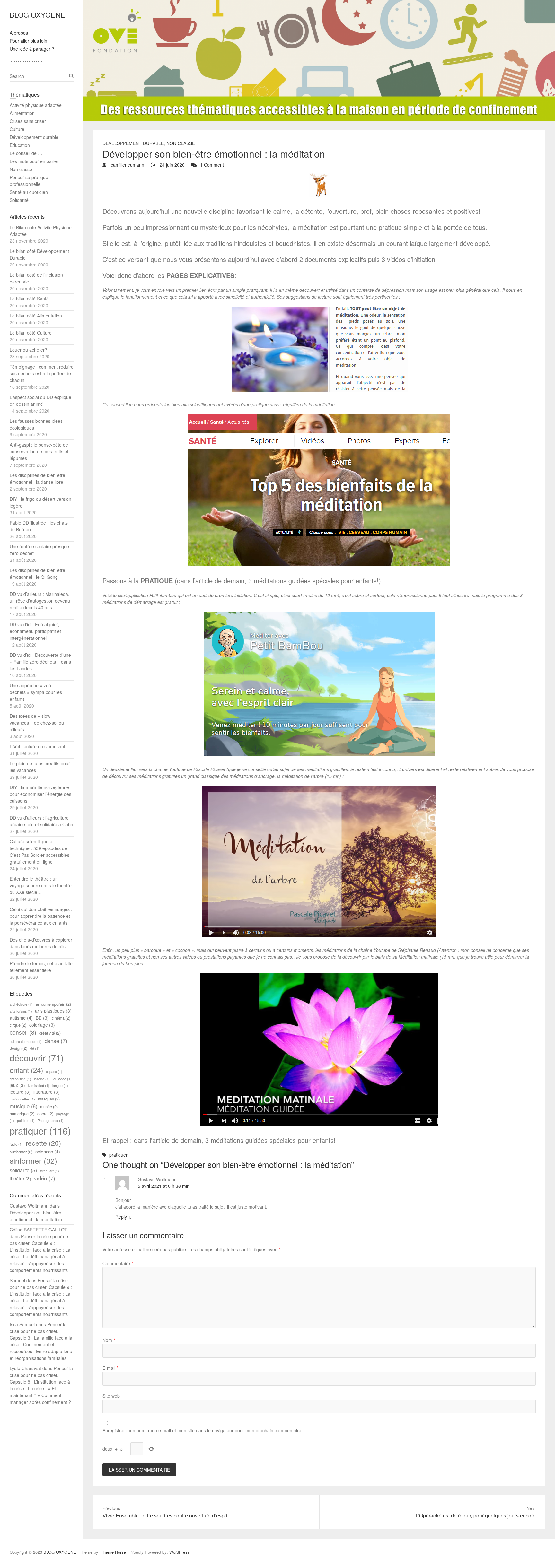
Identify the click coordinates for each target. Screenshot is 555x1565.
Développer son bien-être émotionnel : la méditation (36, 1215)
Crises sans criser (28, 121)
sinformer (33, 1160)
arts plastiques (53, 1010)
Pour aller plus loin (28, 41)
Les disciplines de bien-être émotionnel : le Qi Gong (37, 573)
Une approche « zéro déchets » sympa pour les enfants (36, 692)
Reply (123, 1216)
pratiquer (118, 1155)
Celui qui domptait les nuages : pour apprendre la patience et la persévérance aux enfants (41, 916)
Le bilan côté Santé (29, 298)
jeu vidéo (62, 1078)
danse (56, 1041)
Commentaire (117, 1263)
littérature (46, 1092)
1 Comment (212, 164)
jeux (17, 1085)
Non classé (180, 143)
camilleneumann (127, 164)
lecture (20, 1092)
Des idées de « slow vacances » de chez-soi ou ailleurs (37, 723)
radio (16, 1144)
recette (43, 1143)
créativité (50, 1033)
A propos (19, 33)
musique (23, 1106)
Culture (17, 129)
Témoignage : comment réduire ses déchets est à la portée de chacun (42, 373)
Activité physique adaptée (36, 105)
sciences (47, 1151)
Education (20, 145)
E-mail (110, 1368)
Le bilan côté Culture (31, 332)
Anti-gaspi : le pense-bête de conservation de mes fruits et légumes (39, 451)
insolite (42, 1078)
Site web (111, 1396)
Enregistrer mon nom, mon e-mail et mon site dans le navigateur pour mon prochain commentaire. (202, 1430)
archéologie (21, 1004)
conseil (23, 1032)
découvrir (37, 1057)
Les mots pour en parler (34, 161)
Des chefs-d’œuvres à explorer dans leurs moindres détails (41, 943)
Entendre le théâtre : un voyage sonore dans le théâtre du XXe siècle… (41, 885)
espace (54, 1071)
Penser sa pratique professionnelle (29, 180)
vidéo (44, 1178)
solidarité (23, 1170)
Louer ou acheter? (28, 349)
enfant (26, 1070)
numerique (22, 1114)
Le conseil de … (26, 153)
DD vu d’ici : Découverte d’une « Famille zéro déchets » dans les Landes (40, 662)
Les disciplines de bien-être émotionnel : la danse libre (37, 478)
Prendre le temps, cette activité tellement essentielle (41, 966)
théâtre (20, 1178)
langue (60, 1085)
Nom (108, 1340)
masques (49, 1099)
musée (49, 1106)
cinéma (61, 1018)
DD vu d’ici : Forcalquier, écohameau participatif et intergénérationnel (35, 631)
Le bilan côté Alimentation (36, 315)
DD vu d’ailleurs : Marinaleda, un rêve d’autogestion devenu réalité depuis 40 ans (40, 601)
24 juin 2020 (171, 164)
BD (42, 1017)
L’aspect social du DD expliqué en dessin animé (40, 400)
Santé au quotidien (29, 192)
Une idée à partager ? (32, 49)
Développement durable (133, 143)
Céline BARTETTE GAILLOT (38, 1229)
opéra (45, 1114)
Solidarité (19, 200)
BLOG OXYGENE (38, 15)
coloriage (42, 1025)
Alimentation (22, 113)
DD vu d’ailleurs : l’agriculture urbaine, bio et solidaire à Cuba (41, 821)
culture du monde (26, 1041)
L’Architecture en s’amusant (37, 746)
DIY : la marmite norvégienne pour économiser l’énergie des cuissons (40, 794)
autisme (21, 1017)
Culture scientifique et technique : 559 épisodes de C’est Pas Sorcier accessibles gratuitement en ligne (39, 851)
